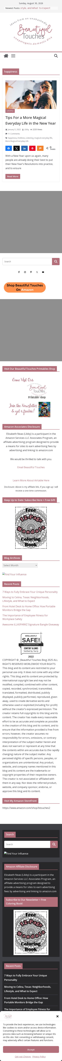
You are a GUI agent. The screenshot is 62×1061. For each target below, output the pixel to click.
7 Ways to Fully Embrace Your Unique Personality (30, 592)
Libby (26, 129)
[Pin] (32, 148)
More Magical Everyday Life (16, 141)
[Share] (9, 148)
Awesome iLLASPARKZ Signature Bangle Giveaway (30, 624)
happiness (12, 138)
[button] (57, 1016)
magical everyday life (43, 138)
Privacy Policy (39, 1056)
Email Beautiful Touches (31, 467)
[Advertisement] (31, 222)
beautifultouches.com (31, 644)
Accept (31, 1049)
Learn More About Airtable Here (31, 480)
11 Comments (14, 133)
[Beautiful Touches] (6, 55)
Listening (29, 138)
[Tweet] (17, 148)
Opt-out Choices (23, 1056)
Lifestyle (10, 111)
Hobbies (21, 138)
